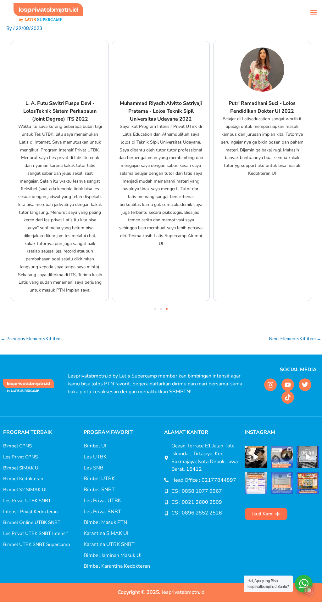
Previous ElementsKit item (31, 338)
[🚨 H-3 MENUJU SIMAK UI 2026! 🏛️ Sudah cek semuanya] (308, 483)
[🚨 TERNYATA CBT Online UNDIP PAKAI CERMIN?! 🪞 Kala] (282, 457)
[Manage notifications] (309, 591)
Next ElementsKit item (295, 338)
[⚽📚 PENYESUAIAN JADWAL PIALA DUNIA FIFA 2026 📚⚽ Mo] (256, 483)
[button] (313, 12)
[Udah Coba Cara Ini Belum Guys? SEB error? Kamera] (282, 483)
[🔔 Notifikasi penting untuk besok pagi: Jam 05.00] (308, 457)
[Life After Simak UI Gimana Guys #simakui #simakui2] (256, 457)
